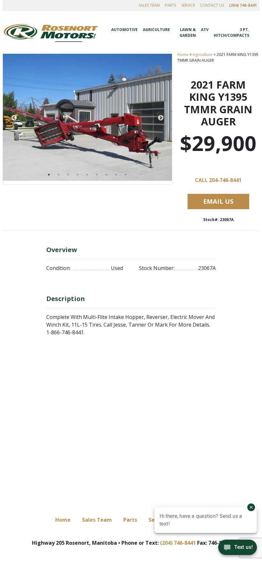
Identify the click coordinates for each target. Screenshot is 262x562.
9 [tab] (125, 174)
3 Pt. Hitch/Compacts (231, 32)
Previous (14, 118)
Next (161, 118)
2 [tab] (58, 174)
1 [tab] (49, 174)
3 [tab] (68, 174)
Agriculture (156, 29)
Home (183, 54)
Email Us (218, 201)
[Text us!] (237, 549)
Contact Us (212, 5)
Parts (170, 5)
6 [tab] (97, 174)
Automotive (124, 29)
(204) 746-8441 (243, 5)
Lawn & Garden (188, 32)
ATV (205, 29)
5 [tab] (87, 174)
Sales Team (149, 5)
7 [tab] (106, 174)
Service (188, 5)
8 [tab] (116, 174)
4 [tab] (77, 174)
